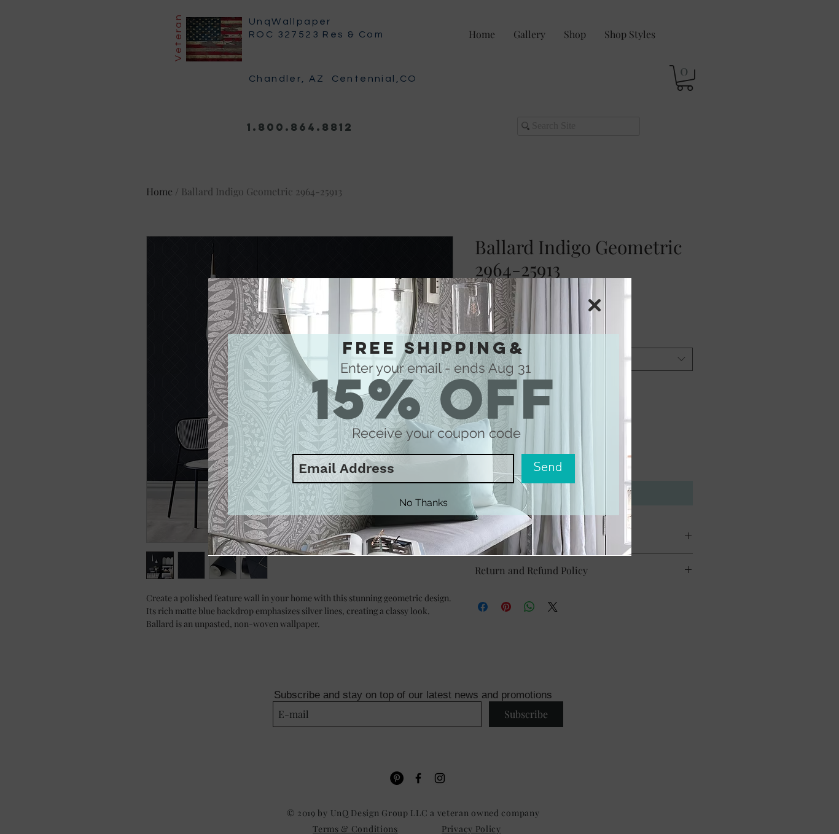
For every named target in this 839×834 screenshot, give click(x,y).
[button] (594, 305)
